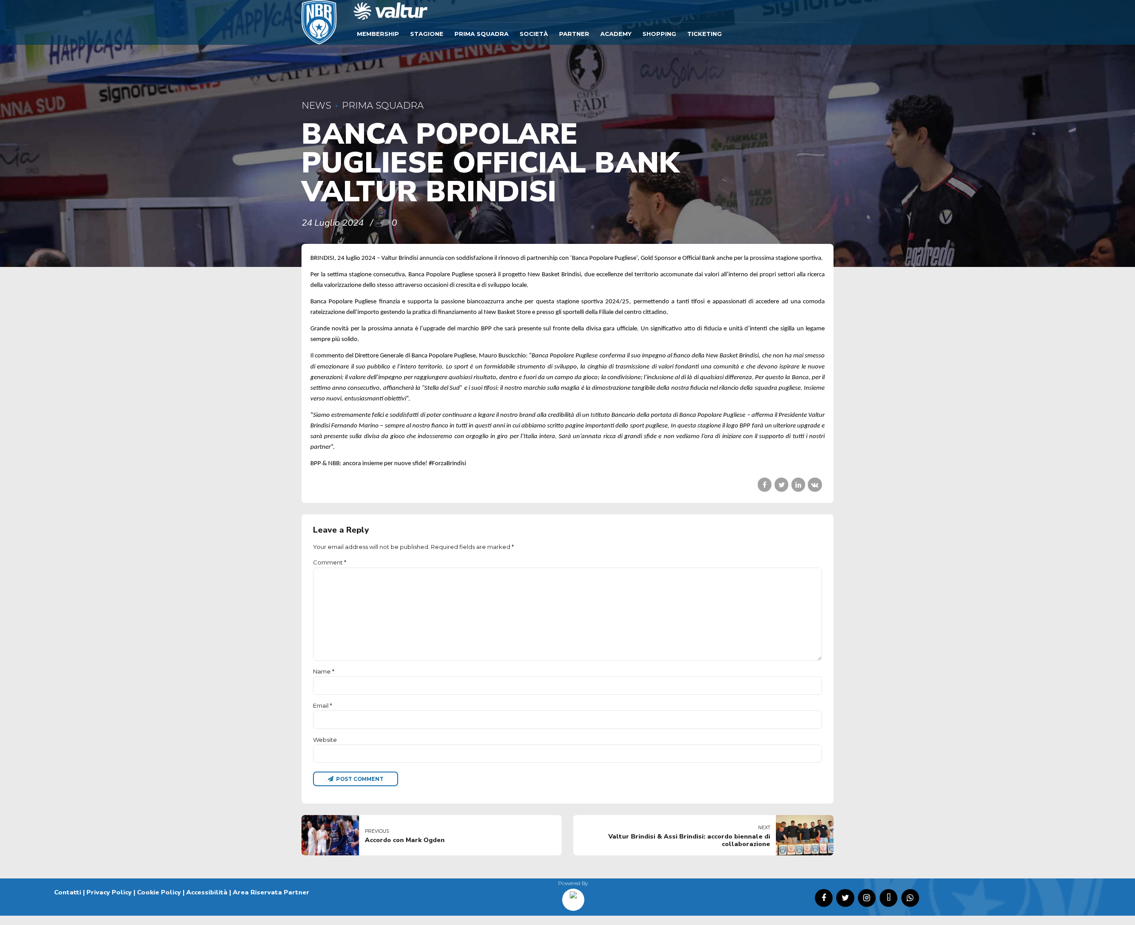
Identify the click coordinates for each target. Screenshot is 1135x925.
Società (534, 33)
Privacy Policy (109, 892)
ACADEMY (615, 33)
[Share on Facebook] (764, 484)
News (316, 105)
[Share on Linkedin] (798, 484)
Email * (322, 705)
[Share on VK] (815, 484)
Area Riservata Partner (271, 892)
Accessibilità (206, 892)
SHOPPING (659, 33)
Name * (323, 671)
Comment (329, 562)
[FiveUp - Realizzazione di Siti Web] (573, 897)
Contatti (67, 892)
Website (325, 739)
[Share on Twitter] (781, 484)
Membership (378, 33)
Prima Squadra (481, 33)
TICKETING (704, 33)
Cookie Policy (159, 892)
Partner (574, 33)
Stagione (426, 33)
